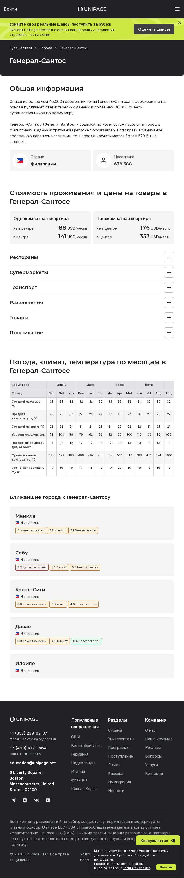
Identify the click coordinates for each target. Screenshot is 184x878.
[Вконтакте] (36, 800)
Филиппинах (21, 130)
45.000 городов (64, 101)
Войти (10, 8)
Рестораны (24, 257)
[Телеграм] (13, 800)
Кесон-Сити (30, 590)
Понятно (166, 867)
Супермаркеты (29, 272)
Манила (25, 516)
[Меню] (175, 9)
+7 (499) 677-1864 (28, 748)
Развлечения (26, 302)
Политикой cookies (136, 868)
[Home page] (92, 9)
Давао (23, 626)
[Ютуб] (48, 800)
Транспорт (23, 287)
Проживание (26, 333)
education (33, 762)
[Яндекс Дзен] (25, 800)
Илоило (25, 663)
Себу (21, 553)
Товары (19, 317)
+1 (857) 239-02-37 (28, 733)
